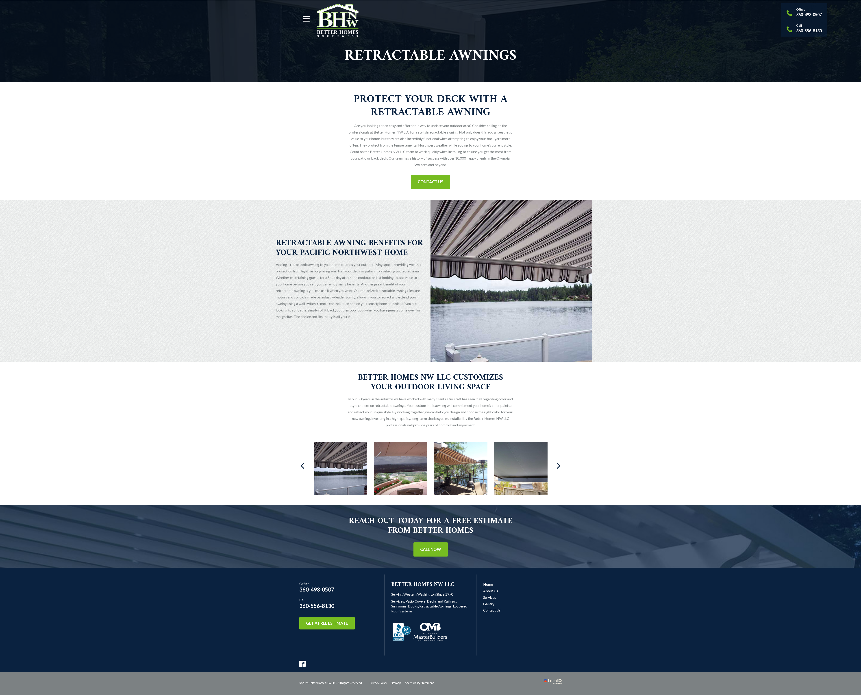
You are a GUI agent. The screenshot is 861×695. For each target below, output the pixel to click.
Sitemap (396, 683)
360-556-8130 (316, 606)
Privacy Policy (378, 683)
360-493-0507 (316, 589)
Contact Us (430, 181)
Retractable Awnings (431, 56)
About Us (490, 591)
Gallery (488, 604)
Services (489, 597)
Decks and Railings (441, 601)
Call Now (430, 549)
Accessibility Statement (419, 683)
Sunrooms (399, 606)
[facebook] (302, 664)
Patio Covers (416, 601)
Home (488, 584)
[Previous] (303, 466)
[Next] (558, 466)
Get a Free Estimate (327, 623)
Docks (413, 606)
